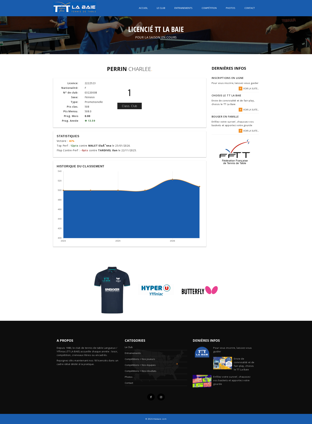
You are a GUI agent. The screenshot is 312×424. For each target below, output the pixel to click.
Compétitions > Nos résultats (140, 371)
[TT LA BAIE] (74, 6)
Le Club (129, 347)
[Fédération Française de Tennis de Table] (235, 151)
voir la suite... (251, 88)
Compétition (209, 8)
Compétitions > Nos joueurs (140, 359)
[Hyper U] (156, 290)
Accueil (143, 8)
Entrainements (183, 8)
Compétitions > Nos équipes (140, 365)
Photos (230, 8)
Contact (249, 8)
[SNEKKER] (112, 290)
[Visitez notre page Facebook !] (151, 397)
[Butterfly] (200, 290)
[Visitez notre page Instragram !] (161, 397)
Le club (161, 8)
